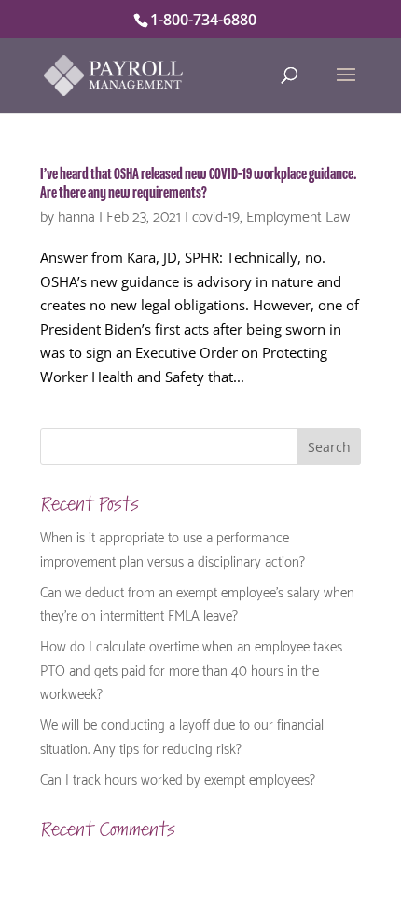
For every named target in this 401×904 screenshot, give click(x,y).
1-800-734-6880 (203, 19)
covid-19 (216, 214)
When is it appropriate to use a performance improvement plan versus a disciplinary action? (172, 548)
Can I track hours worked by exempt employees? (177, 778)
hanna (76, 214)
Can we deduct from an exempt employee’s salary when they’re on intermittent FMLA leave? (197, 603)
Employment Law (298, 214)
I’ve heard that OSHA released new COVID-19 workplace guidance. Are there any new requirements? (198, 183)
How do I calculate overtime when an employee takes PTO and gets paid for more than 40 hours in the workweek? (191, 669)
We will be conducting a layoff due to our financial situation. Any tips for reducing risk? (182, 735)
